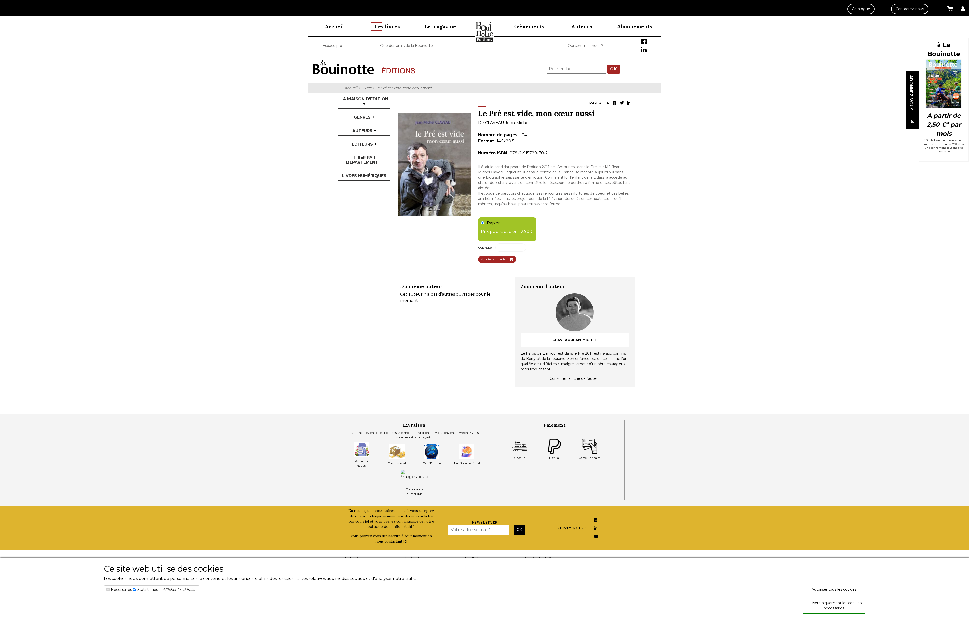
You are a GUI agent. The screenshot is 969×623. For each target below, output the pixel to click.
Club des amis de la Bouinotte (406, 45)
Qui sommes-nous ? (585, 45)
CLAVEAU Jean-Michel (507, 122)
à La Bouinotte (944, 49)
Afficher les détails (179, 589)
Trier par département (364, 160)
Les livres (387, 26)
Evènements (529, 26)
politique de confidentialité (391, 526)
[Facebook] (615, 103)
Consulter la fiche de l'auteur (575, 378)
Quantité (485, 247)
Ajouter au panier (494, 259)
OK (613, 69)
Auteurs (581, 26)
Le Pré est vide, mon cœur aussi (403, 88)
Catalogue (861, 9)
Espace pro (332, 45)
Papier (507, 227)
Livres (366, 88)
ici (405, 541)
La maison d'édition (364, 101)
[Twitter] (622, 103)
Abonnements (634, 26)
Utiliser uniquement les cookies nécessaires (834, 605)
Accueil (334, 26)
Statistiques (147, 589)
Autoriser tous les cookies (834, 589)
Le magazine (440, 26)
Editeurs (364, 144)
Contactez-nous (910, 9)
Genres (364, 117)
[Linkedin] (629, 103)
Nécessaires (121, 589)
